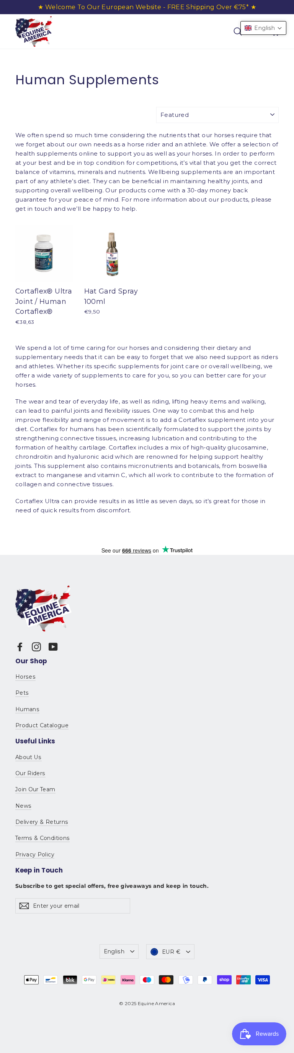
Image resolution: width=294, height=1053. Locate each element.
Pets (22, 692)
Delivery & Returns (41, 821)
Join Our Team (35, 789)
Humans (27, 709)
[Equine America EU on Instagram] (36, 646)
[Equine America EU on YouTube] (53, 646)
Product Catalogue (42, 725)
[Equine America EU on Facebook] (19, 646)
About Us (28, 757)
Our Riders (30, 773)
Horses (25, 676)
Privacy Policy (34, 854)
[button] (263, 27)
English (114, 951)
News (23, 805)
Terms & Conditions (42, 838)
